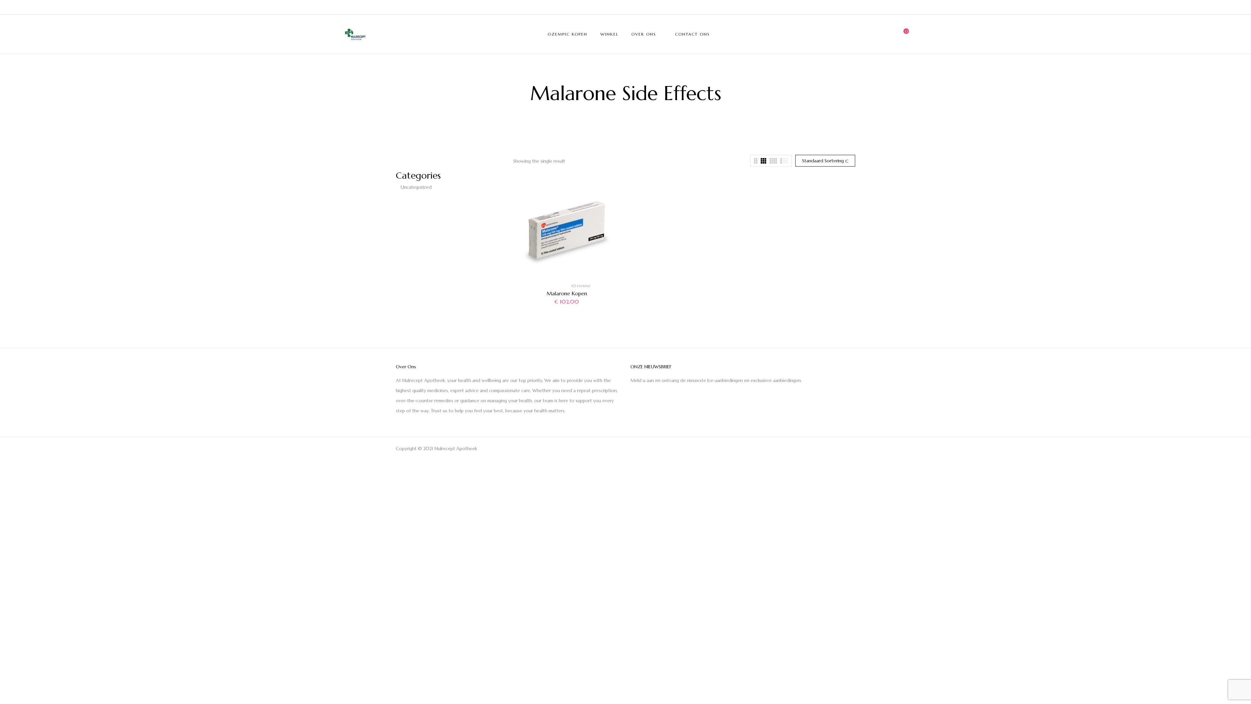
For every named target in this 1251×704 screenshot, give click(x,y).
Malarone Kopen (567, 293)
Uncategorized (416, 187)
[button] (904, 34)
